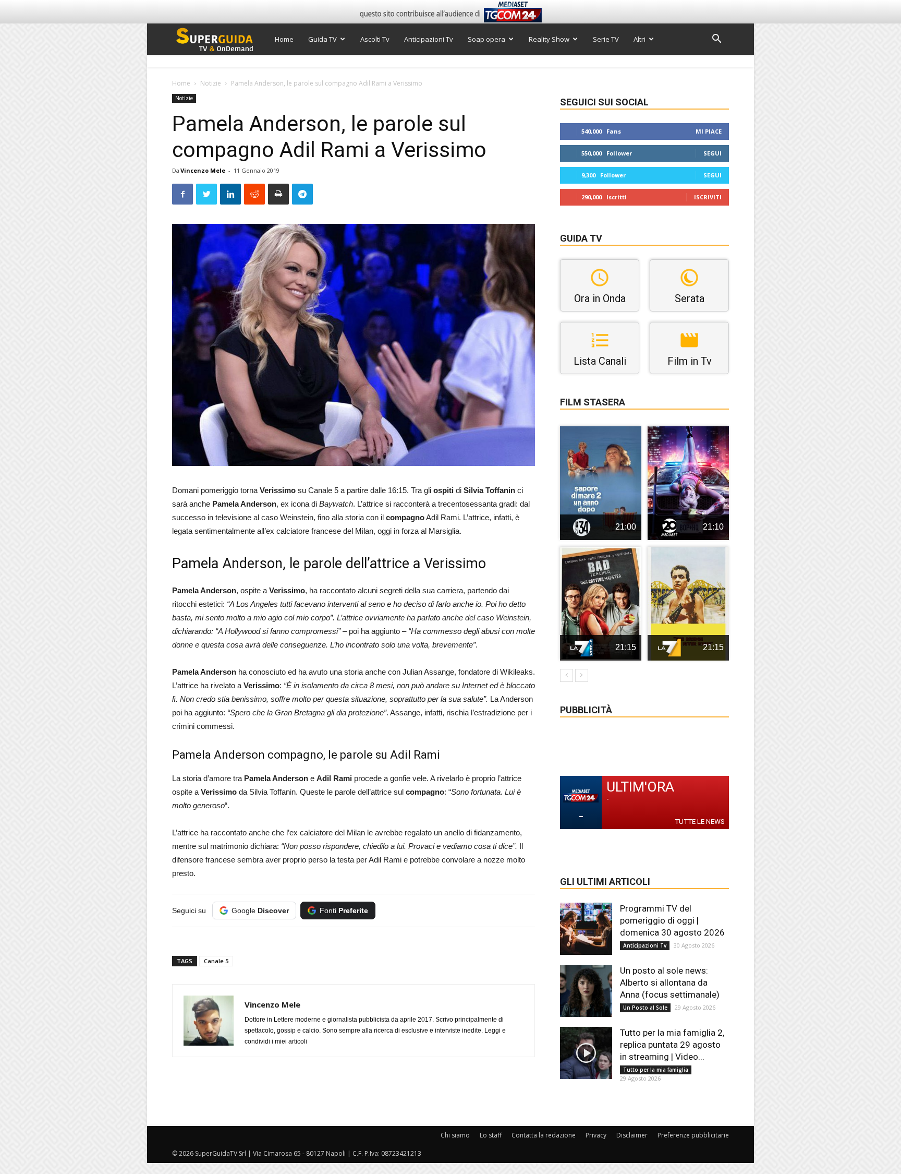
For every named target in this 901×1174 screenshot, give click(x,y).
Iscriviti (708, 197)
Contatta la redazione (544, 1135)
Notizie (210, 83)
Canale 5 (216, 961)
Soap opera (486, 39)
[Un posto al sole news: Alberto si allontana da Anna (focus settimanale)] (586, 991)
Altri (640, 39)
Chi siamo (455, 1135)
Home (284, 39)
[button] (716, 40)
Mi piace (709, 131)
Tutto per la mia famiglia (655, 1069)
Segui (712, 153)
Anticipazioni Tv (428, 39)
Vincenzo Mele (202, 170)
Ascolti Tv (374, 39)
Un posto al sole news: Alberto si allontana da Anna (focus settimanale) (670, 982)
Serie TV (606, 39)
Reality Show (549, 39)
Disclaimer (632, 1135)
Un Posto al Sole (645, 1007)
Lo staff (491, 1135)
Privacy (596, 1135)
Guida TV (322, 39)
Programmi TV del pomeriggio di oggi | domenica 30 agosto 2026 (672, 920)
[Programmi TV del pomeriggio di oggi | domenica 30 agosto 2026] (586, 929)
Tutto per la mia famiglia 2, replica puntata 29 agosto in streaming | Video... (672, 1044)
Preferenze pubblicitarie (693, 1135)
